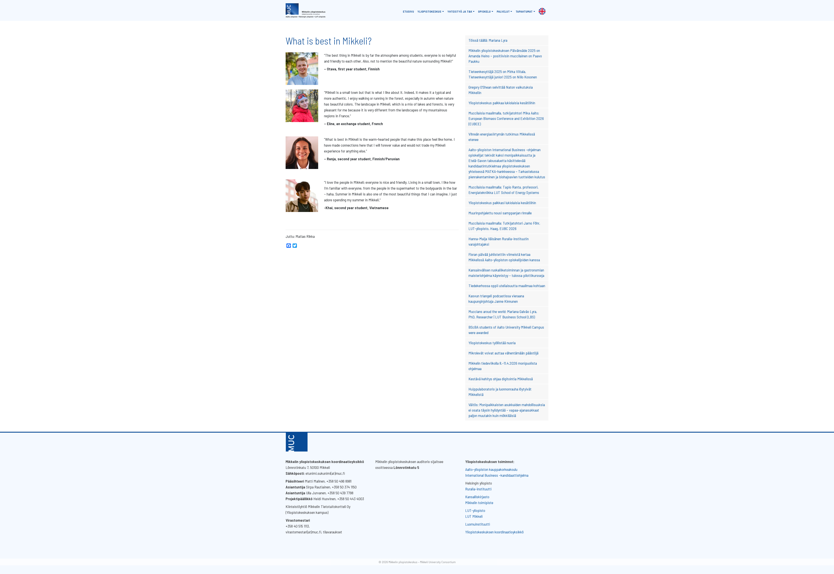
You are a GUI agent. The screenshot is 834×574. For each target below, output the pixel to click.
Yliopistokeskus (429, 11)
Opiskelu (484, 11)
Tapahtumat (524, 11)
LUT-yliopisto (475, 510)
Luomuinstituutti (477, 524)
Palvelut (503, 11)
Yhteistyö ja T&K (459, 11)
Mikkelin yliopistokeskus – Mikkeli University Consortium (422, 562)
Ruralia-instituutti (478, 488)
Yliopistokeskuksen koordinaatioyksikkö (494, 531)
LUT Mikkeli (474, 516)
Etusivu (408, 11)
